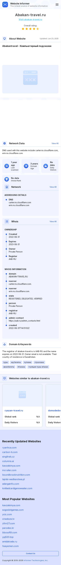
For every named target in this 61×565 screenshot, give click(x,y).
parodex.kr (8, 528)
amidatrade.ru (9, 541)
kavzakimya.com (11, 465)
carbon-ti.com (9, 452)
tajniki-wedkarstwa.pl (13, 479)
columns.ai (8, 461)
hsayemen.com (10, 546)
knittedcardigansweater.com (17, 488)
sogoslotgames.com (13, 509)
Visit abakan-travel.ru (30, 19)
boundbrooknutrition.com (16, 474)
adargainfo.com (10, 483)
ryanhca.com (9, 447)
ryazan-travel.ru (14, 410)
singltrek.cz (8, 456)
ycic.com (7, 514)
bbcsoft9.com (9, 532)
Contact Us (30, 553)
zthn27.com (8, 523)
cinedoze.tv (8, 518)
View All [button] (55, 143)
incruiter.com (9, 470)
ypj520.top (7, 537)
